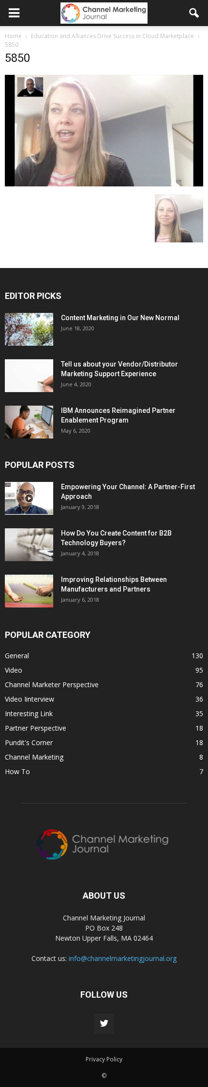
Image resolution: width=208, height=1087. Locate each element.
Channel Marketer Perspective (52, 684)
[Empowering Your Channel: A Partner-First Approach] (29, 498)
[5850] (104, 184)
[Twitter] (104, 1023)
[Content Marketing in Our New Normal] (29, 329)
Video (13, 670)
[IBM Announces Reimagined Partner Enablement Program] (29, 422)
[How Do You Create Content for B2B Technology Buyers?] (29, 545)
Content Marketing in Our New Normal (120, 318)
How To (17, 771)
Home (13, 36)
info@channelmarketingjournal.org (123, 958)
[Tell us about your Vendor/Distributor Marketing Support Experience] (29, 376)
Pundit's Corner (29, 742)
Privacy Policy (104, 1059)
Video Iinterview (29, 699)
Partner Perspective (35, 728)
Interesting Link (29, 713)
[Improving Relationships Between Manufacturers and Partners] (29, 591)
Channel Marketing (34, 757)
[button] (194, 13)
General (17, 655)
